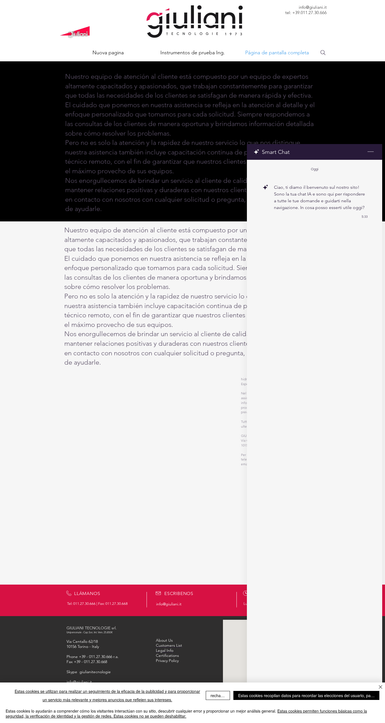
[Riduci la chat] (370, 151)
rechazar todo (220, 695)
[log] (314, 427)
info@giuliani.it (313, 7)
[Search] (323, 53)
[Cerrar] (380, 687)
